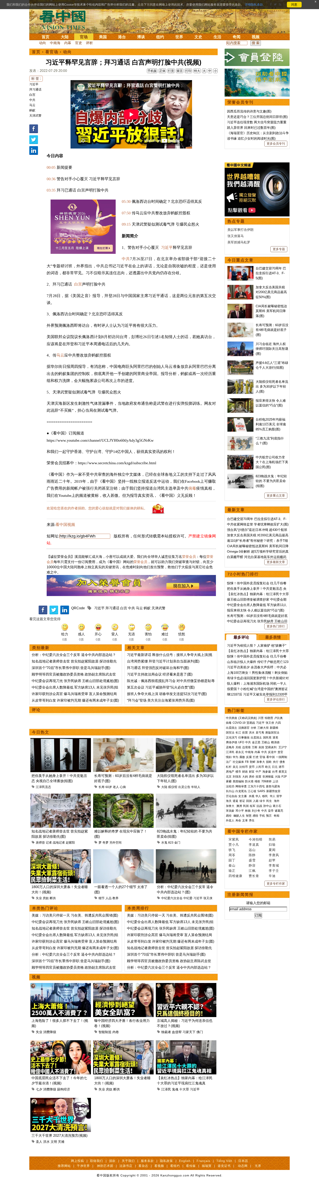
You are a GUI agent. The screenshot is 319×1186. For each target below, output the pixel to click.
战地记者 (59, 842)
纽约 (160, 37)
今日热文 (40, 732)
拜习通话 (35, 89)
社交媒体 (238, 761)
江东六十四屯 (256, 786)
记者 (49, 842)
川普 (261, 718)
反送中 (272, 752)
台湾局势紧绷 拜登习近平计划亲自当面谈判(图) (163, 661)
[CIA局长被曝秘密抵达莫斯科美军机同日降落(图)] (240, 306)
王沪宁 (282, 747)
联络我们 (96, 1161)
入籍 (255, 801)
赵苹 (272, 860)
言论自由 (231, 796)
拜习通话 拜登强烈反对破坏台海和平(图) (158, 668)
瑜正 (232, 870)
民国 (246, 806)
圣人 (39, 1141)
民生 (269, 801)
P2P (284, 776)
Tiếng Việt (224, 1161)
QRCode (78, 608)
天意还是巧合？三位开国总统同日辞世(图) (257, 117)
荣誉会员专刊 (240, 102)
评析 (89, 43)
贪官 (280, 752)
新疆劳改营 (273, 791)
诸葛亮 (279, 810)
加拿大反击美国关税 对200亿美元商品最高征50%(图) (271, 292)
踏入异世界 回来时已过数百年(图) (251, 127)
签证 (242, 801)
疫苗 (245, 732)
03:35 (51, 190)
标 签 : (36, 78)
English (185, 1161)
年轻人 (195, 787)
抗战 (259, 806)
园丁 (232, 860)
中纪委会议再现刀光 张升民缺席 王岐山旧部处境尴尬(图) (75, 681)
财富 (252, 771)
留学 (279, 796)
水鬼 (164, 842)
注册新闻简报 (240, 894)
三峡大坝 (263, 727)
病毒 (192, 488)
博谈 (141, 37)
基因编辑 (238, 781)
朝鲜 (252, 761)
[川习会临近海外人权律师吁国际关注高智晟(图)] (240, 344)
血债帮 (177, 1032)
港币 (281, 766)
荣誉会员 (189, 556)
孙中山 (267, 806)
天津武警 (35, 115)
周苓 (232, 855)
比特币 (243, 766)
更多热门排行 (276, 626)
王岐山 (265, 742)
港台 (122, 37)
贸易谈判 (271, 747)
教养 (115, 898)
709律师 (266, 781)
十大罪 (184, 1089)
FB (247, 761)
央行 (275, 761)
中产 (258, 771)
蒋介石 (277, 806)
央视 (251, 796)
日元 (275, 766)
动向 (42, 43)
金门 (177, 842)
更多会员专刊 (276, 143)
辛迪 (272, 876)
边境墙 (246, 747)
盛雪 (252, 860)
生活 (217, 37)
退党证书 (224, 1166)
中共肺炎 (231, 718)
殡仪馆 (172, 787)
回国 (249, 801)
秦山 (232, 865)
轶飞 (232, 850)
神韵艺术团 (105, 1166)
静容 (252, 865)
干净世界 (83, 1166)
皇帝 (271, 810)
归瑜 (272, 844)
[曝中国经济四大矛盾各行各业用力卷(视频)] (123, 985)
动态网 (243, 1166)
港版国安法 (272, 732)
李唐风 (274, 855)
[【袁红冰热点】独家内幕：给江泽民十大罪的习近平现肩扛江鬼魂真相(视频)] (186, 1043)
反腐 (249, 757)
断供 (53, 898)
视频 (256, 37)
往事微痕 (244, 737)
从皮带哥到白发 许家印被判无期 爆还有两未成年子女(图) (75, 700)
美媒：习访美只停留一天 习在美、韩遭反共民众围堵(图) (75, 915)
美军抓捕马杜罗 (238, 242)
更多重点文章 (276, 495)
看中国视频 (65, 524)
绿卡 (262, 801)
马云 (32, 105)
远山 (252, 850)
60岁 (108, 787)
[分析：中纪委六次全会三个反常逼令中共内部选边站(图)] (186, 852)
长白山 (230, 791)
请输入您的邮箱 (258, 903)
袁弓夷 (260, 732)
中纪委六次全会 (172, 898)
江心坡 (252, 791)
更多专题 (279, 249)
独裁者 (166, 1032)
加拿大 (261, 761)
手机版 (152, 71)
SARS (261, 791)
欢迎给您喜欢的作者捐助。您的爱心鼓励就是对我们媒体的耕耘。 (97, 508)
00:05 (51, 167)
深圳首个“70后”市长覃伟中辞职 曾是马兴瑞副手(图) (71, 668)
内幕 (67, 43)
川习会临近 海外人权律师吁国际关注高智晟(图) (272, 348)
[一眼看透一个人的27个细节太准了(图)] (123, 852)
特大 (197, 71)
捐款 (112, 1161)
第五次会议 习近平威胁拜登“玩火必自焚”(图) (161, 687)
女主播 (243, 796)
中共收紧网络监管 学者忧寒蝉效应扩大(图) (258, 524)
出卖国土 (231, 727)
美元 (235, 766)
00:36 (51, 179)
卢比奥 (278, 718)
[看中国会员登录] (257, 57)
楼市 (238, 771)
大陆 (65, 37)
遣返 (235, 801)
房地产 (230, 771)
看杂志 (143, 1166)
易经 (229, 815)
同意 (294, 4)
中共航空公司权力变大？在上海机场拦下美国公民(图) (272, 462)
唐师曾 (40, 842)
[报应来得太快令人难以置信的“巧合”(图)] (240, 400)
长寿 (102, 787)
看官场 (51, 52)
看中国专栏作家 (242, 831)
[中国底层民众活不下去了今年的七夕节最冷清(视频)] (60, 1043)
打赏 (171, 71)
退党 (275, 737)
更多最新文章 (276, 562)
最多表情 (273, 637)
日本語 (243, 1161)
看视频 (159, 1166)
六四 (278, 722)
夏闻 (272, 850)
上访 (275, 781)
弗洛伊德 (231, 742)
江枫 (252, 870)
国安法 (230, 732)
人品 (108, 898)
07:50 (126, 213)
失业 (39, 898)
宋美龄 (230, 810)
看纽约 (175, 1166)
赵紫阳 (70, 842)
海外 (277, 801)
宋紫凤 (234, 839)
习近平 (33, 84)
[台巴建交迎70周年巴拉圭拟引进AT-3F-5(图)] (240, 268)
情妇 (229, 757)
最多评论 (241, 637)
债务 (282, 761)
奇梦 (105, 842)
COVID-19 (239, 722)
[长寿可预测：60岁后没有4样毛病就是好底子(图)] (123, 740)
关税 (238, 747)
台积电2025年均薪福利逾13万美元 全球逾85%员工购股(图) (271, 424)
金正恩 (256, 742)
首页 (45, 37)
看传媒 (191, 1166)
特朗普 (269, 718)
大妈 (245, 776)
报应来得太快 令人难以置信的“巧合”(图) (255, 610)
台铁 (253, 727)
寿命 (238, 820)
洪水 (46, 1141)
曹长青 (254, 876)
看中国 (65, 19)
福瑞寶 (207, 1166)
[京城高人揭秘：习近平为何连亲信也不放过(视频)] (186, 985)
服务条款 (147, 1161)
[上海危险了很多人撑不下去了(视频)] (60, 985)
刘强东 (237, 776)
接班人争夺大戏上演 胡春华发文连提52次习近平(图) (167, 694)
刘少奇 (256, 810)
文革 (245, 820)
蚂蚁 (32, 110)
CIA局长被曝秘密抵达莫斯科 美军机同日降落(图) (271, 311)
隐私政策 (166, 1161)
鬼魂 (175, 1089)
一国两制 (281, 757)
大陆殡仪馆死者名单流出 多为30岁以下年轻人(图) (272, 386)
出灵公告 (184, 787)
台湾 (275, 771)
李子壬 (274, 870)
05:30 (126, 201)
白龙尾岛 (241, 791)
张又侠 (207, 898)
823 (170, 842)
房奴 (46, 898)
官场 (84, 37)
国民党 (267, 737)
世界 (179, 37)
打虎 (255, 757)
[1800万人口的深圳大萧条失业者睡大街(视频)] (60, 852)
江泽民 (166, 1089)
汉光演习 (231, 737)
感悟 (255, 815)
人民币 (260, 766)
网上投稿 (77, 1161)
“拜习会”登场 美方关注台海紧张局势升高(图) (161, 700)
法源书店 (125, 1166)
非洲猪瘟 (268, 776)
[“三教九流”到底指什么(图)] (240, 438)
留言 (180, 71)
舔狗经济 (63, 1089)
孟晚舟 (230, 747)
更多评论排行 (276, 699)
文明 (54, 1141)
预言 (269, 815)
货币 (252, 766)
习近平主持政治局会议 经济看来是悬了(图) (159, 674)
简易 (272, 839)
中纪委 (187, 898)
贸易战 (251, 722)
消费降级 (49, 1032)
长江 (238, 732)
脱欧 (269, 761)
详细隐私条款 (254, 4)
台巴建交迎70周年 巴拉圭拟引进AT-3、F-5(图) (271, 273)
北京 (229, 776)
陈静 (252, 855)
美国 (103, 37)
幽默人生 (239, 815)
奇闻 (236, 37)
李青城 (274, 865)
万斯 (254, 747)
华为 (235, 757)
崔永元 (239, 752)
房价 (252, 776)
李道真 (254, 844)
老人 (116, 787)
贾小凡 (234, 844)
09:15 (126, 224)
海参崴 (266, 771)
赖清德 (275, 742)
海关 (229, 801)
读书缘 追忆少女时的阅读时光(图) (251, 138)
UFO (241, 742)
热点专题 (236, 221)
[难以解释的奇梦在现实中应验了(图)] (123, 796)
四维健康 (235, 876)
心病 (123, 787)
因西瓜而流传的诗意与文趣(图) (249, 111)
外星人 (230, 820)
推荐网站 (64, 1166)
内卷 (115, 1032)
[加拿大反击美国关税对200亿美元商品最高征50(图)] (240, 287)
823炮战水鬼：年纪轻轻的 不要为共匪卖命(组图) (271, 481)
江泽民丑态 (43, 787)
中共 (32, 100)
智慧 (249, 815)
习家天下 (189, 1032)
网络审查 (241, 786)
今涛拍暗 (256, 839)
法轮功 (230, 786)
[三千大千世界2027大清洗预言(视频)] (60, 1100)
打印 (188, 71)
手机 (262, 815)
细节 (102, 898)
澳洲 (239, 806)
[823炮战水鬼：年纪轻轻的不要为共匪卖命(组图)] (186, 796)
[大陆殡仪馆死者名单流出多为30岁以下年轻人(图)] (186, 740)
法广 (229, 761)
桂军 (252, 806)
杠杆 (229, 766)
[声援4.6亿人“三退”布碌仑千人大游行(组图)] (240, 363)
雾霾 (229, 781)
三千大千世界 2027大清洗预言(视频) (59, 1135)
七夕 (39, 1089)
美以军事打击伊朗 (240, 229)
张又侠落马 (235, 236)
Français (203, 1161)
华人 (258, 796)
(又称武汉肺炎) (247, 718)
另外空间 (115, 842)
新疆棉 (274, 727)
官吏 (78, 43)
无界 (258, 1166)
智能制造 (105, 1032)
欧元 (268, 766)
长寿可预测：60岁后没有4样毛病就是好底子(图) (272, 330)
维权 (257, 781)
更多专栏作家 (276, 883)
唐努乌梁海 (273, 786)
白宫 (32, 94)
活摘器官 (244, 727)
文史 (198, 37)
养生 (252, 820)
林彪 (248, 810)
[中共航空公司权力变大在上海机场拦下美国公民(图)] (240, 457)
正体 (162, 71)
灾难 (61, 1141)
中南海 (55, 43)
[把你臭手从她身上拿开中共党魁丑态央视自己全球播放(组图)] (60, 740)
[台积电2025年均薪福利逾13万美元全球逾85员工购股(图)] (240, 419)
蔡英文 (283, 771)
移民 (265, 796)
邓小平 (239, 810)
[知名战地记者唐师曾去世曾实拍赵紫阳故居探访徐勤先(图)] (60, 796)
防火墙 (249, 781)
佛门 (199, 1032)
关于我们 (128, 1161)
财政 (245, 771)
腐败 (242, 757)
